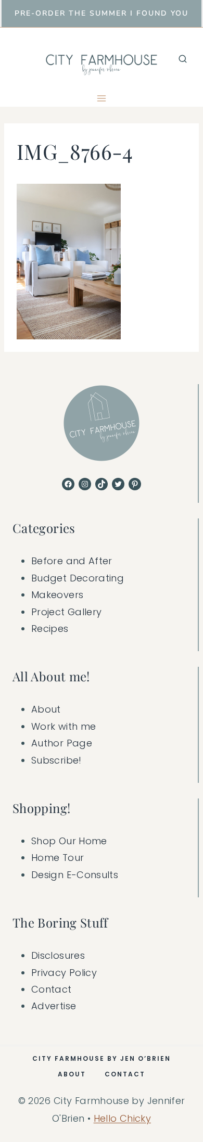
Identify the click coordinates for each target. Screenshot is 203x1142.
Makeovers (57, 594)
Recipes (50, 628)
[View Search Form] (183, 59)
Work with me (63, 726)
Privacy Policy (64, 972)
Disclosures (58, 955)
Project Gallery (66, 611)
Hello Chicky (122, 1118)
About (46, 709)
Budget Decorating (77, 578)
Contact (51, 989)
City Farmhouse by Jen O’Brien (101, 1058)
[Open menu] (101, 98)
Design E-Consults (74, 874)
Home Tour (57, 857)
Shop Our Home (69, 840)
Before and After (71, 560)
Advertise (53, 1005)
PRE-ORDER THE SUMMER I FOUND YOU (101, 13)
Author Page (61, 743)
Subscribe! (56, 760)
